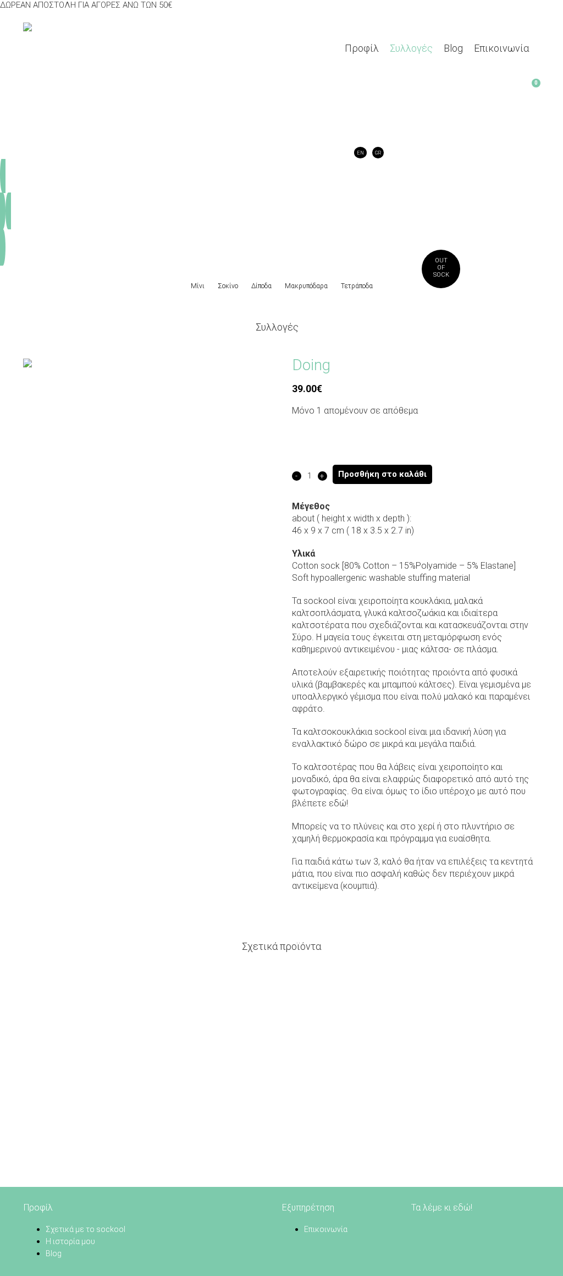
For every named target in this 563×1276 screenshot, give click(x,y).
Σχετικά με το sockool (85, 1229)
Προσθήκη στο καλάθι (382, 474)
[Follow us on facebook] (418, 1229)
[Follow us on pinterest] (432, 1229)
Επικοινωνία (325, 1229)
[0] (350, 89)
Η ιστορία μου (70, 1241)
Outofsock (441, 267)
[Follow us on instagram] (445, 1229)
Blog (54, 1253)
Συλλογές (277, 327)
